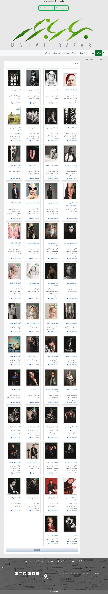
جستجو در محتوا (62, 8)
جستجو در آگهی (47, 8)
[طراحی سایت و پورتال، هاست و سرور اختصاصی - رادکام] (54, 592)
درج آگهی (28, 561)
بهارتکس (50, 561)
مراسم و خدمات (93, 60)
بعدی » (37, 550)
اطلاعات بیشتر (72, 103)
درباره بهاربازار (40, 561)
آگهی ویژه (61, 561)
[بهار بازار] (54, 32)
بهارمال (100, 60)
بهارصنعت (71, 561)
